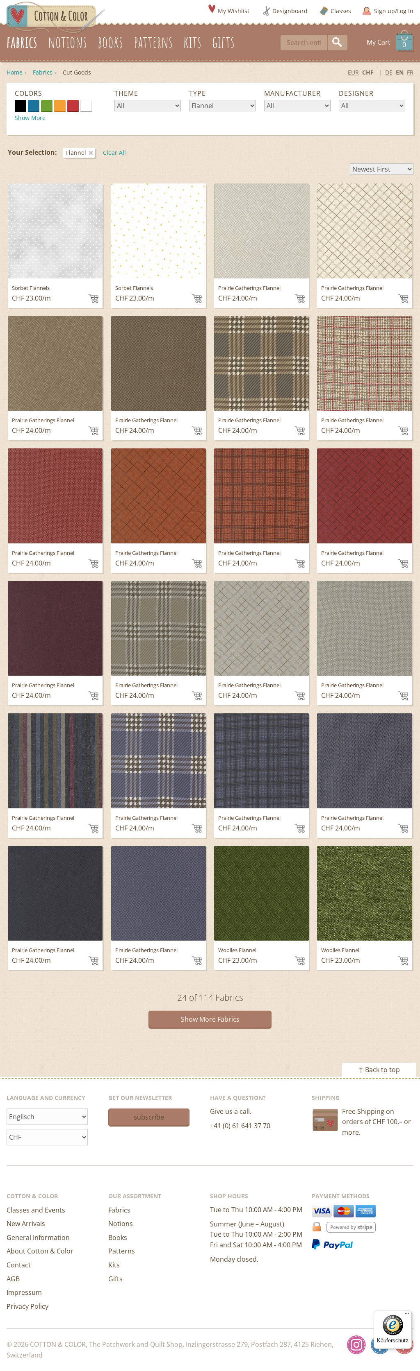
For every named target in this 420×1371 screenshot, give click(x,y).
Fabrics (42, 72)
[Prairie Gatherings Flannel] (261, 230)
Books (117, 1237)
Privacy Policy (27, 1306)
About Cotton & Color (40, 1251)
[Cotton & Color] (56, 17)
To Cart (93, 298)
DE (389, 72)
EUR (353, 72)
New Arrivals (26, 1223)
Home (15, 72)
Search (337, 42)
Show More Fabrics (210, 1019)
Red (73, 105)
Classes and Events (36, 1210)
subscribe (149, 1117)
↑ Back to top (379, 1069)
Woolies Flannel (237, 950)
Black (20, 105)
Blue (33, 105)
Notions (120, 1223)
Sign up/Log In (393, 11)
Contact (19, 1264)
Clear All (114, 152)
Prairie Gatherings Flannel (249, 288)
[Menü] (407, 1315)
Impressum (24, 1292)
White (91, 105)
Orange (60, 105)
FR (410, 72)
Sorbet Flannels (31, 288)
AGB (13, 1278)
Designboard (290, 11)
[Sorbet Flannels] (55, 230)
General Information (38, 1237)
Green (46, 105)
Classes (341, 11)
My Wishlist (233, 11)
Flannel (76, 152)
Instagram (356, 1344)
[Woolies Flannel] (261, 893)
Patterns (121, 1251)
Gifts (115, 1278)
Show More (30, 118)
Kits (114, 1264)
